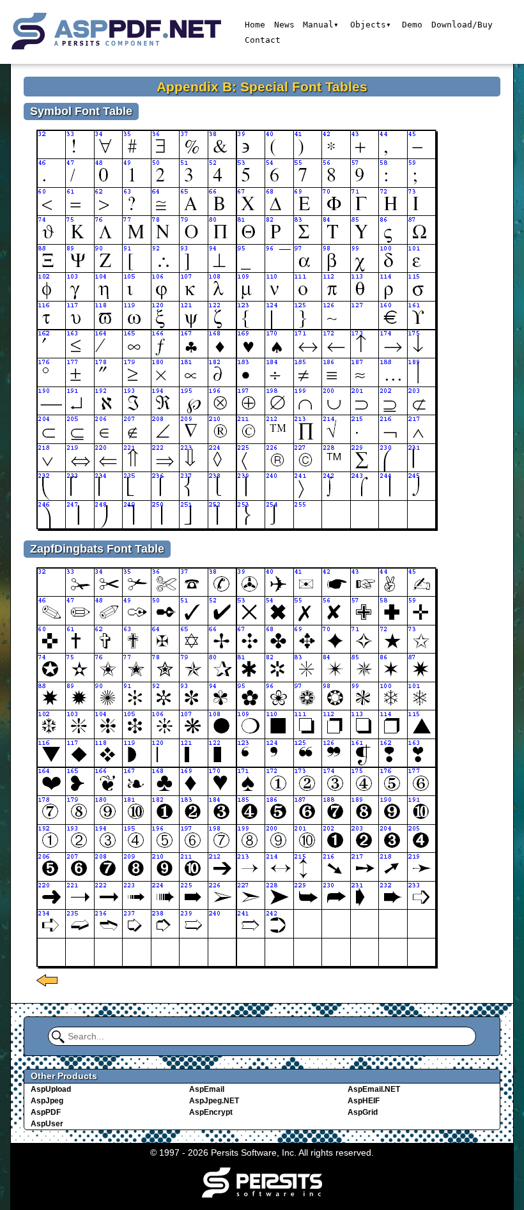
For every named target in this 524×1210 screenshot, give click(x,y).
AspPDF (46, 1112)
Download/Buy (462, 24)
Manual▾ (321, 24)
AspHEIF (364, 1100)
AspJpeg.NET (214, 1100)
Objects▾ (370, 24)
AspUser (47, 1123)
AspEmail (206, 1089)
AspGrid (363, 1112)
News (284, 24)
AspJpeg (47, 1100)
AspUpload (51, 1089)
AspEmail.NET (374, 1089)
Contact (263, 40)
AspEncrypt (211, 1112)
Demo (412, 24)
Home (255, 24)
